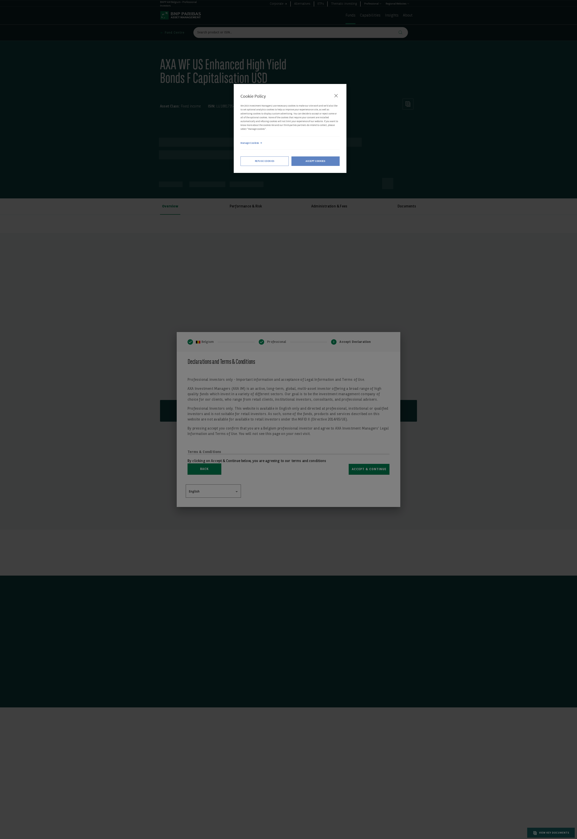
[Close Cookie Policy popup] (336, 96)
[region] (290, 128)
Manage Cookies (249, 143)
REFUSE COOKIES (265, 161)
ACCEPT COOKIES (315, 161)
